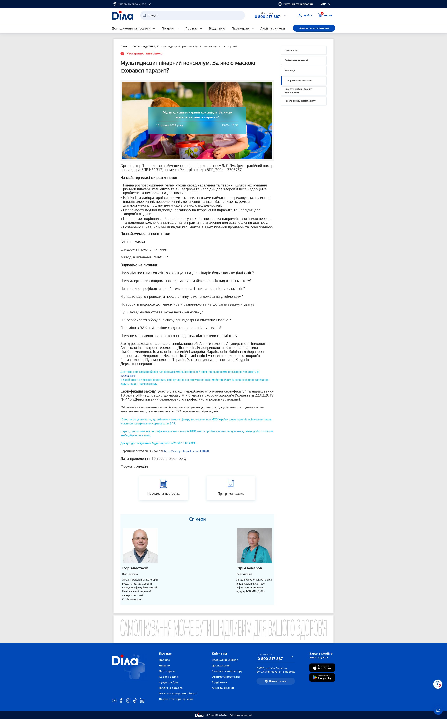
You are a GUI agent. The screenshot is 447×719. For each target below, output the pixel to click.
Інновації (290, 70)
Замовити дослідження (314, 28)
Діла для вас (292, 50)
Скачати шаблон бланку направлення (298, 91)
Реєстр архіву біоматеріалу (300, 101)
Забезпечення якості (296, 60)
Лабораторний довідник (298, 80)
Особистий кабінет (225, 659)
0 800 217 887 (267, 16)
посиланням (127, 376)
